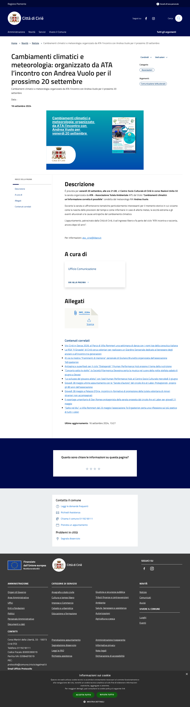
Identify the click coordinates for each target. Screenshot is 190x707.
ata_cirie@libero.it (91, 238)
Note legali (101, 650)
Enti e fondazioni (16, 608)
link (123, 688)
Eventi (143, 623)
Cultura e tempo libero (63, 597)
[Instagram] (152, 18)
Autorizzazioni (103, 613)
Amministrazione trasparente (110, 640)
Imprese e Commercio (62, 603)
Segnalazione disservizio (64, 645)
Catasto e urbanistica (62, 608)
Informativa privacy (105, 645)
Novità (25, 43)
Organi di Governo (17, 592)
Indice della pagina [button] (23, 179)
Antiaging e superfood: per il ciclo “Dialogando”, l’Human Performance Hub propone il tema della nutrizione (118, 366)
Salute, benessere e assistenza (111, 608)
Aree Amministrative (18, 597)
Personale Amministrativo (21, 619)
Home (14, 43)
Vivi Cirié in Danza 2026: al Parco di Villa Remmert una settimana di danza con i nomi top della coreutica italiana (121, 345)
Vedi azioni (160, 57)
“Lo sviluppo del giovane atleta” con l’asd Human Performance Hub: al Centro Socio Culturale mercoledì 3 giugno (121, 378)
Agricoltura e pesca (105, 618)
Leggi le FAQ (58, 650)
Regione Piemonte (17, 4)
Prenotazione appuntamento (66, 640)
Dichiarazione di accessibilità (110, 656)
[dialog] (95, 689)
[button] (95, 701)
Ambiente (100, 602)
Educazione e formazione (64, 613)
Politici (11, 613)
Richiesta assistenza (62, 656)
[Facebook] (145, 18)
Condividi (145, 57)
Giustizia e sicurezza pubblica (110, 592)
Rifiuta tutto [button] (107, 694)
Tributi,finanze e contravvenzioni (112, 597)
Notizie (35, 43)
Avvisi (143, 603)
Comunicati (145, 597)
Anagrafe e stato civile (63, 592)
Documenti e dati (16, 624)
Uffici (10, 603)
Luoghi (143, 617)
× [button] (187, 674)
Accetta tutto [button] (83, 695)
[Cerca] (178, 18)
